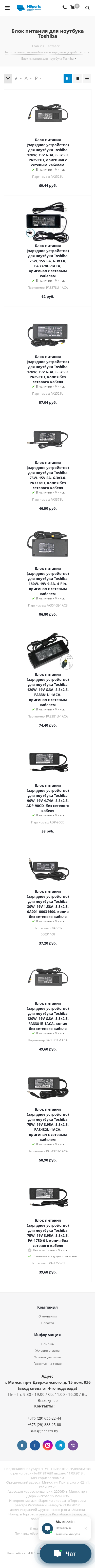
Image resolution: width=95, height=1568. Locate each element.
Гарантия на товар (47, 1363)
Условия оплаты (47, 1350)
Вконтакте (22, 1445)
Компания (47, 1307)
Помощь (47, 1344)
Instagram (48, 1445)
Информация (47, 1334)
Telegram (60, 1445)
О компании (48, 1316)
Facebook (35, 1445)
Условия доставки (47, 1357)
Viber (73, 1445)
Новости (47, 1323)
